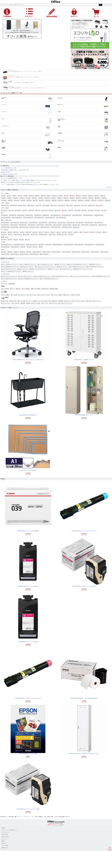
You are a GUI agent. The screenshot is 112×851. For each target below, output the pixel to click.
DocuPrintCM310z (53, 222)
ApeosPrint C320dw (6, 227)
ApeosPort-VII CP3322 (46, 227)
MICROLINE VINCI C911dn (32, 244)
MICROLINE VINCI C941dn (7, 244)
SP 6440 (64, 232)
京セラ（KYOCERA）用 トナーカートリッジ (95, 266)
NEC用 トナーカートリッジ (61, 264)
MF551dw (54, 200)
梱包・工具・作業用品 (36, 288)
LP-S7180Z (32, 210)
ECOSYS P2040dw (24, 254)
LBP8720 (85, 198)
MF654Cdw (75, 200)
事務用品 (3, 286)
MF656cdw (81, 200)
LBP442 (61, 195)
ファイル (13, 288)
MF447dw (36, 200)
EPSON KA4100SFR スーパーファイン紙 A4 (28, 753)
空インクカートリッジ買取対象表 (7, 178)
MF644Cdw (68, 200)
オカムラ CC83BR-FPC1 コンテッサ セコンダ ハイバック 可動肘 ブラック (28, 359)
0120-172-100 (53, 823)
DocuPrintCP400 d (24, 222)
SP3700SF (16, 232)
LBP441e (55, 195)
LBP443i (66, 195)
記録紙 (29, 303)
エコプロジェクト (5, 838)
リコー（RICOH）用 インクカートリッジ (10, 278)
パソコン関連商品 (4, 297)
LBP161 (4, 195)
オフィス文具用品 (6, 288)
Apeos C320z (76, 227)
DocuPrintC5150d (62, 222)
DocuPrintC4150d (71, 222)
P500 (82, 232)
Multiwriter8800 (5, 215)
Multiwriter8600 (21, 215)
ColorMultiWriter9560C (56, 215)
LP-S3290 (71, 210)
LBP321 (26, 195)
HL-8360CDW (99, 205)
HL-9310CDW (92, 205)
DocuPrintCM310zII (43, 222)
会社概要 (3, 827)
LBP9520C (98, 198)
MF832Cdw (108, 200)
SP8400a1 (4, 232)
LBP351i (37, 195)
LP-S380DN (58, 210)
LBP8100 (29, 198)
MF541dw (48, 200)
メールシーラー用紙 (36, 303)
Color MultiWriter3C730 (51, 217)
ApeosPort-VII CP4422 (35, 227)
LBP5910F (79, 195)
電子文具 (18, 288)
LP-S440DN (45, 210)
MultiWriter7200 (30, 215)
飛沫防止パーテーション (15, 184)
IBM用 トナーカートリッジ (28, 271)
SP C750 (47, 232)
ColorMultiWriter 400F (99, 215)
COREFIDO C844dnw (80, 244)
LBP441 (49, 195)
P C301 (105, 232)
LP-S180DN (91, 210)
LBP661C (4, 198)
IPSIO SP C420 (52, 234)
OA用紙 (2, 298)
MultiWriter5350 (38, 215)
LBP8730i (91, 198)
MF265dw (17, 200)
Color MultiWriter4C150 (28, 217)
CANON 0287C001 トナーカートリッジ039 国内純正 (28, 530)
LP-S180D (98, 210)
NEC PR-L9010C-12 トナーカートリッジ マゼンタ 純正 (84, 586)
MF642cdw (61, 200)
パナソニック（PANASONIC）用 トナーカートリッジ (12, 271)
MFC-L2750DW (31, 205)
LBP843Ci (47, 198)
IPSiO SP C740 (35, 234)
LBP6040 (91, 195)
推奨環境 (3, 841)
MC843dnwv (42, 244)
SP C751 (41, 232)
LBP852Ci (60, 198)
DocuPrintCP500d (6, 222)
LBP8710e (79, 198)
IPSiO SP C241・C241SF (62, 234)
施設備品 (27, 180)
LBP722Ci (23, 198)
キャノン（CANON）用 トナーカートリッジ (10, 264)
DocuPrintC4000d (80, 222)
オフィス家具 (4, 292)
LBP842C (41, 198)
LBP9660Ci (5, 200)
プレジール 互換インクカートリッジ (25, 276)
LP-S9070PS (5, 210)
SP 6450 (59, 232)
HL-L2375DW (70, 205)
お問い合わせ (4, 843)
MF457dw (42, 200)
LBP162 (9, 195)
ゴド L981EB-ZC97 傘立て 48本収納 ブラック (28, 414)
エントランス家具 (22, 180)
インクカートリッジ (5, 273)
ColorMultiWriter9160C (67, 215)
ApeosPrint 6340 (15, 227)
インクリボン (4, 281)
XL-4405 (27, 239)
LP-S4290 (51, 210)
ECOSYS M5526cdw (44, 254)
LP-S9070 (11, 210)
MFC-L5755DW (14, 205)
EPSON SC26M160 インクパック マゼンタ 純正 (28, 641)
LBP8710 (72, 198)
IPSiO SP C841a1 (18, 234)
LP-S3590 (65, 210)
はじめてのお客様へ (5, 845)
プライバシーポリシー (5, 832)
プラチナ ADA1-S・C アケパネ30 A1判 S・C (28, 470)
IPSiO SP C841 (27, 234)
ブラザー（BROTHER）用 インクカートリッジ (101, 276)
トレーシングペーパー (6, 303)
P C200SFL (5, 234)
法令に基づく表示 (5, 834)
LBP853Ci (66, 198)
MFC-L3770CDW (23, 205)
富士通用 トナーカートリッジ (96, 264)
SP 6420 (76, 232)
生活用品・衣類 (45, 288)
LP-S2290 (84, 210)
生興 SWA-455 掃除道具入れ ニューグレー (84, 414)
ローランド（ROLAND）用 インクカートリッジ (49, 278)
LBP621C (97, 195)
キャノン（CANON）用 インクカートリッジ (42, 276)
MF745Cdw (101, 200)
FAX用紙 (23, 303)
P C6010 (87, 232)
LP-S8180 (25, 210)
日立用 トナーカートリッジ (63, 266)
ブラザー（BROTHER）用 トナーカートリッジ (11, 266)
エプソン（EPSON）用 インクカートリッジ (60, 276)
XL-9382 (16, 239)
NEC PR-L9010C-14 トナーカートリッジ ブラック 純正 (28, 808)
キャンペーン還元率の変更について (7, 167)
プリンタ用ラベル (16, 303)
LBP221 (15, 195)
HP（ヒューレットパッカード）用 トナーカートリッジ (45, 266)
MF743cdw (95, 200)
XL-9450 (10, 239)
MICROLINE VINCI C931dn (20, 244)
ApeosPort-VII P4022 (24, 227)
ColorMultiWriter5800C (89, 215)
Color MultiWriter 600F (62, 217)
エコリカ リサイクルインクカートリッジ (10, 276)
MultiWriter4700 (46, 215)
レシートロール (45, 303)
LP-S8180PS (18, 210)
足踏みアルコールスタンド (35, 184)
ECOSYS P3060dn (6, 254)
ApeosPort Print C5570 (57, 227)
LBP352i (43, 195)
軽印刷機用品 (12, 283)
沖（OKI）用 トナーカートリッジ (27, 266)
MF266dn (23, 200)
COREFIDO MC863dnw (69, 244)
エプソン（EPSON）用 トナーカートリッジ (28, 264)
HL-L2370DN (77, 205)
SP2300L (35, 232)
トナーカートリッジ (5, 261)
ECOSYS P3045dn (15, 254)
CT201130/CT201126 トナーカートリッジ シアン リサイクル (84, 530)
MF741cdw (88, 200)
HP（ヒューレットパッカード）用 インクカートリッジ (80, 276)
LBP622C (103, 195)
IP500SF (71, 234)
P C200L (10, 234)
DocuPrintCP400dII (15, 222)
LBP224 (20, 195)
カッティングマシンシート (67, 303)
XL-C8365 (4, 239)
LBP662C (10, 198)
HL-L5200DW (46, 205)
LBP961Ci (104, 198)
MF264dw (11, 200)
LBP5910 (72, 195)
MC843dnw (49, 244)
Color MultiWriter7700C (7, 217)
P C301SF (99, 232)
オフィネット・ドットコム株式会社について (9, 830)
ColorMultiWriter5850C (78, 215)
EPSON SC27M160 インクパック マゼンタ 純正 (28, 586)
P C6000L (93, 232)
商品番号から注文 (5, 847)
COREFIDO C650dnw (90, 244)
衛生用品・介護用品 (54, 288)
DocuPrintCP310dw (34, 222)
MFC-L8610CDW (6, 205)
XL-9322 (22, 239)
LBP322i (32, 195)
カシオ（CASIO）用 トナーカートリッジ (77, 266)
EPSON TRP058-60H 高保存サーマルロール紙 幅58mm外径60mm (84, 698)
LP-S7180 (38, 210)
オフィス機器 (4, 291)
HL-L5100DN (54, 205)
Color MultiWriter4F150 (18, 217)
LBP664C (16, 198)
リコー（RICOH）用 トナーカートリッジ (46, 264)
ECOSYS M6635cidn (34, 254)
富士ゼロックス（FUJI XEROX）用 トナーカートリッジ (78, 264)
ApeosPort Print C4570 (67, 227)
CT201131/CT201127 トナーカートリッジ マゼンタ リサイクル (28, 698)
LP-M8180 (104, 210)
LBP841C (35, 198)
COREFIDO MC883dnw (58, 244)
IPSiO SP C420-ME (44, 234)
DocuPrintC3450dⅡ (99, 222)
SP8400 (10, 232)
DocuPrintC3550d (89, 222)
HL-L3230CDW (62, 205)
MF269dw (29, 200)
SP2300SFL (29, 232)
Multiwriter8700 (13, 215)
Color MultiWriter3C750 (40, 217)
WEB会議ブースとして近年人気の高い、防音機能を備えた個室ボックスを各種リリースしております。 (19, 182)
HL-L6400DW (39, 205)
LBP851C (54, 198)
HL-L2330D (85, 205)
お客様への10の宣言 (5, 836)
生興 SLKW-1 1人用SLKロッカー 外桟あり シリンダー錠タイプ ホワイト (84, 753)
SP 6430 (70, 232)
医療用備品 (32, 180)
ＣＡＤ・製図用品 (26, 288)
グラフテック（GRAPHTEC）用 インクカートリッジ (29, 278)
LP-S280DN (78, 210)
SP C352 (53, 232)
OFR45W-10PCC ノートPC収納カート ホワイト (84, 359)
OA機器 (17, 180)
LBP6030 (85, 195)
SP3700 (22, 232)
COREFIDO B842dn (100, 244)
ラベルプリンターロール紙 (55, 303)
